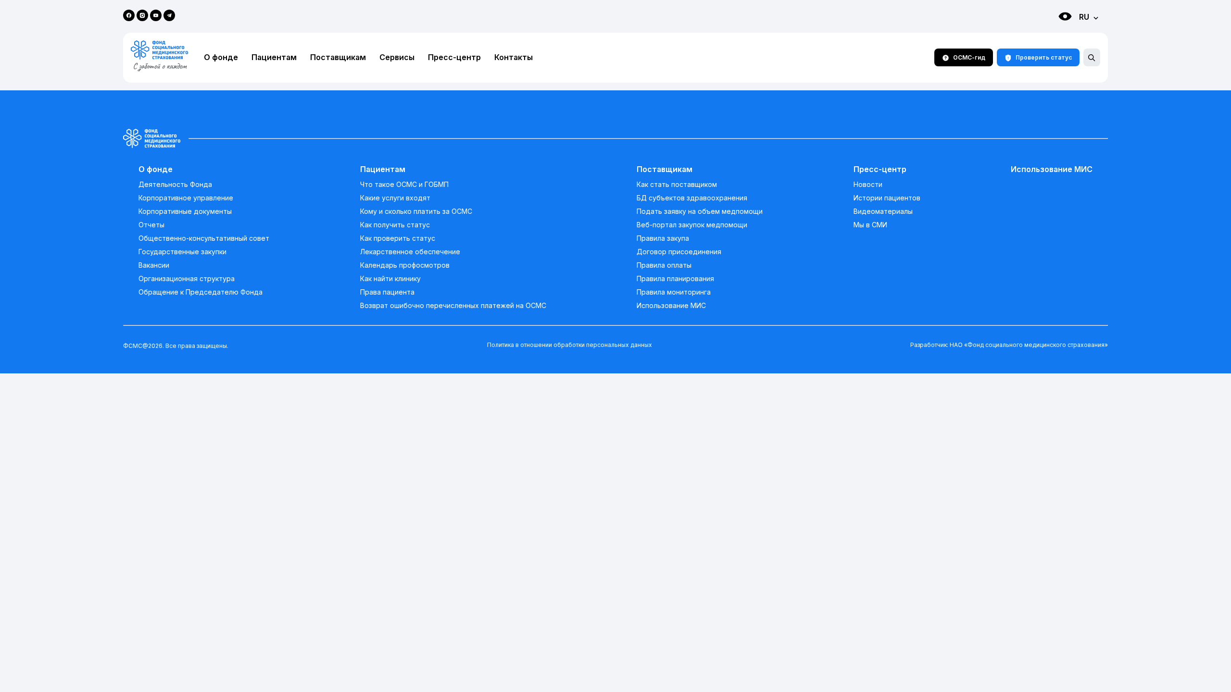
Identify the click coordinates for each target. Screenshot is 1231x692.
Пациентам (274, 57)
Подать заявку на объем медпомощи (700, 211)
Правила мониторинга (674, 292)
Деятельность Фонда (175, 184)
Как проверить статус (397, 238)
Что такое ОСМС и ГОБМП (404, 184)
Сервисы (397, 57)
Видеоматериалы (883, 211)
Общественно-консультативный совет (203, 238)
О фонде (221, 57)
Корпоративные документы (185, 211)
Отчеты (151, 225)
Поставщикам (338, 57)
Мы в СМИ (870, 225)
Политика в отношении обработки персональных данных (569, 344)
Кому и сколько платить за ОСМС (416, 211)
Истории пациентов (887, 198)
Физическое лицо (1055, 34)
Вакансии (153, 265)
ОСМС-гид (969, 57)
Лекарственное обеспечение (410, 252)
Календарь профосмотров (405, 265)
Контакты (513, 57)
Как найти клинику (390, 279)
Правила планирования (675, 279)
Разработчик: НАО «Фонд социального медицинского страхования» (1009, 344)
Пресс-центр (454, 57)
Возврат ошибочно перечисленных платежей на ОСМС (453, 305)
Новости (868, 184)
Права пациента (387, 292)
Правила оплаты (664, 265)
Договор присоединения (679, 252)
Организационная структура (186, 279)
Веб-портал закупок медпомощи (692, 225)
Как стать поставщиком (677, 184)
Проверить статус (1044, 57)
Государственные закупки (182, 252)
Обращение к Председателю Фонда (200, 292)
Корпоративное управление (185, 198)
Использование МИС (671, 305)
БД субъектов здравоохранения (692, 198)
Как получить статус (395, 225)
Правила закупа (663, 238)
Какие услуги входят (395, 198)
